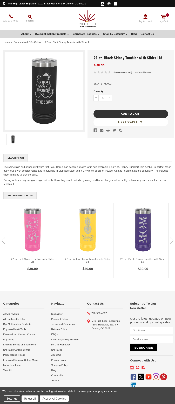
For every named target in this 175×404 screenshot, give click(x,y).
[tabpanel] (32, 240)
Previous (3, 240)
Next (171, 240)
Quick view (32, 225)
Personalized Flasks (14, 354)
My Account (145, 21)
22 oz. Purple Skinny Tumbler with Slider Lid (143, 260)
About (25, 33)
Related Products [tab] (20, 195)
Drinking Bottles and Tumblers (19, 344)
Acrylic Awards (11, 313)
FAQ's (54, 334)
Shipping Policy (59, 365)
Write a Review (143, 72)
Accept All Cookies (54, 398)
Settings (12, 398)
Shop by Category (114, 33)
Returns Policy (59, 329)
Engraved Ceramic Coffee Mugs (20, 360)
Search (30, 20)
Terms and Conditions (63, 324)
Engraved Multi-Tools (14, 329)
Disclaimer (57, 313)
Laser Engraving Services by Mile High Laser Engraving (65, 344)
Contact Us (147, 33)
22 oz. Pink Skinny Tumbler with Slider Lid (32, 260)
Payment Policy (59, 319)
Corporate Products (85, 33)
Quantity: (98, 91)
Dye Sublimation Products (51, 33)
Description (16, 157)
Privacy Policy (58, 360)
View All (7, 370)
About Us (56, 354)
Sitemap (55, 380)
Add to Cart (32, 233)
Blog (134, 33)
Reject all (30, 398)
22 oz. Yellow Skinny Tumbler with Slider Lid (87, 260)
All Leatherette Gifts (14, 319)
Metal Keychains (12, 365)
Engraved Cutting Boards (16, 349)
